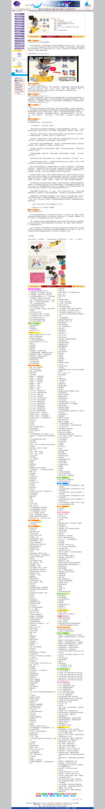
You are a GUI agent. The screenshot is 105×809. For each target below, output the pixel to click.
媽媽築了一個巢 (34, 747)
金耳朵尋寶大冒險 (63, 658)
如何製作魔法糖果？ (64, 450)
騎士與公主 (33, 598)
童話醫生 (61, 466)
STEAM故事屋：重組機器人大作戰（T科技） (70, 312)
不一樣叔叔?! (33, 657)
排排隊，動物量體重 (35, 681)
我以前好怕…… (34, 715)
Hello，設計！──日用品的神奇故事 (68, 539)
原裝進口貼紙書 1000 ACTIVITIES (39, 341)
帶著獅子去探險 (63, 405)
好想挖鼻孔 (61, 457)
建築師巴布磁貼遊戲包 (35, 338)
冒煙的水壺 (33, 702)
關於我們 (50, 9)
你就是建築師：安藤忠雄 (65, 725)
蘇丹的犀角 (61, 543)
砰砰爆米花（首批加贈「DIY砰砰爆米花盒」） (42, 491)
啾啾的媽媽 (61, 452)
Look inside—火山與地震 (36, 396)
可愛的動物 (33, 345)
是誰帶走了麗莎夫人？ (64, 721)
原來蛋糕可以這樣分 (64, 455)
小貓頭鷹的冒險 (34, 600)
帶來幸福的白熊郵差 (35, 708)
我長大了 (32, 432)
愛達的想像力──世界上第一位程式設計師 (69, 749)
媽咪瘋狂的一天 (34, 643)
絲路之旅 (61, 510)
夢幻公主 (32, 343)
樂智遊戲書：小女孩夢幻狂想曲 (38, 350)
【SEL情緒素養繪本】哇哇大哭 (38, 511)
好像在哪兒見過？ (63, 340)
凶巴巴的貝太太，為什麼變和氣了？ (39, 670)
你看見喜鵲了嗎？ (63, 723)
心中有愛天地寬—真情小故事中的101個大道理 (70, 676)
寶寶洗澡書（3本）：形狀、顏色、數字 (40, 518)
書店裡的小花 (62, 378)
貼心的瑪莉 (33, 672)
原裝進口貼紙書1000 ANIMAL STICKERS (40, 334)
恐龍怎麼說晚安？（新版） (37, 540)
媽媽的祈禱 (33, 688)
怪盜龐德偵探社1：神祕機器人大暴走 (68, 645)
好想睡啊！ (33, 475)
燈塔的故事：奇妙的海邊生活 (66, 557)
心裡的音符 (33, 650)
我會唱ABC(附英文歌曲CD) (66, 629)
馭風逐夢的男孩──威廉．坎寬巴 (67, 741)
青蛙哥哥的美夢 (63, 454)
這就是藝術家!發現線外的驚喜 (66, 434)
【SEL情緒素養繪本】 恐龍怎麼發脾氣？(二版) (42, 727)
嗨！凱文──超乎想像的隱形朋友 (38, 731)
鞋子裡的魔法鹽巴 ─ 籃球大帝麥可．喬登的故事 (71, 731)
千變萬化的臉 (33, 328)
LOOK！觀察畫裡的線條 (65, 689)
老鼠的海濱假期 (63, 568)
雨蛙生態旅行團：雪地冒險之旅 (38, 571)
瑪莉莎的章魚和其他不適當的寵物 (38, 589)
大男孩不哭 (61, 328)
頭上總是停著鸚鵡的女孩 (36, 711)
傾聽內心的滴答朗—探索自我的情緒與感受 (69, 562)
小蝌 (60, 297)
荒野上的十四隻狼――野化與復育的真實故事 (70, 552)
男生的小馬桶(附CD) (35, 430)
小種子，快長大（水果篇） (37, 453)
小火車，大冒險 (34, 736)
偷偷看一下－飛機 (34, 389)
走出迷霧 (61, 519)
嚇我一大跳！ (33, 471)
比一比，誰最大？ (34, 609)
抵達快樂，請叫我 (63, 582)
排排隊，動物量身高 (35, 679)
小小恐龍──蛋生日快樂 (65, 301)
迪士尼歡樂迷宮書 (34, 363)
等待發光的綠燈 (63, 441)
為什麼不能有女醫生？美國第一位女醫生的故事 (71, 738)
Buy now (79, 36)
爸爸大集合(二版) (34, 612)
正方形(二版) (33, 722)
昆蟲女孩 (61, 770)
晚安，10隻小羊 (34, 505)
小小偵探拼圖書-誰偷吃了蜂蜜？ (38, 439)
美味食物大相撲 (63, 396)
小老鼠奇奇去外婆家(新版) (36, 556)
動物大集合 (33, 496)
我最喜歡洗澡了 (34, 528)
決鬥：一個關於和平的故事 (65, 570)
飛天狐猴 (32, 684)
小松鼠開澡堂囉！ (34, 493)
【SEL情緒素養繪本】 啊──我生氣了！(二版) (41, 434)
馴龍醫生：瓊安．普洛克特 (65, 788)
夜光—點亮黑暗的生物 (64, 430)
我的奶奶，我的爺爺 (64, 421)
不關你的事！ (33, 372)
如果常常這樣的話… (35, 610)
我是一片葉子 (33, 449)
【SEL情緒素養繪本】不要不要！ (38, 509)
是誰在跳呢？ (33, 457)
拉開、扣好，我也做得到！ (37, 367)
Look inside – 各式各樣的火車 (37, 408)
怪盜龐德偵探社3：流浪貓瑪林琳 (67, 649)
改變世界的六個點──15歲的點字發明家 (69, 752)
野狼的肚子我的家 (34, 699)
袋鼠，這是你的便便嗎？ (36, 371)
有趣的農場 (33, 347)
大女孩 (60, 448)
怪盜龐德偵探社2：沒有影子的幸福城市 (69, 647)
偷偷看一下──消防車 (35, 387)
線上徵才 (20, 78)
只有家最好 (33, 756)
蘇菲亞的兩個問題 (63, 299)
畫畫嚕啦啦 (33, 576)
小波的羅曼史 (33, 524)
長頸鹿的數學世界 (63, 414)
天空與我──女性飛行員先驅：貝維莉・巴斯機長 (71, 775)
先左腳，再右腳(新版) (35, 542)
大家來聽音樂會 (63, 597)
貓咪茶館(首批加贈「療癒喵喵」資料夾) (69, 391)
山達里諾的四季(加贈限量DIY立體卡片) (69, 625)
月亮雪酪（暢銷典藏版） (36, 717)
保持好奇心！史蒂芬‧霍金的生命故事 (68, 768)
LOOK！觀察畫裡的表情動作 (66, 687)
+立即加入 (19, 65)
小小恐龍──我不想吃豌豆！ (66, 303)
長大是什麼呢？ (34, 476)
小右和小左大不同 (63, 427)
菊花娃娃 (32, 558)
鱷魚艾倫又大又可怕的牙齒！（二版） (39, 623)
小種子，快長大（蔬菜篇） (37, 451)
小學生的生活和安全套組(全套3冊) (39, 291)
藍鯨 (31, 690)
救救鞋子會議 (62, 663)
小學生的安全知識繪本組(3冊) (37, 321)
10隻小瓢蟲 (33, 374)
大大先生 (61, 364)
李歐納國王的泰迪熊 (64, 342)
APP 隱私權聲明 (75, 803)
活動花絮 (20, 89)
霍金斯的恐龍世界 (34, 547)
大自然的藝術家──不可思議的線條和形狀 (69, 292)
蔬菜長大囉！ (33, 487)
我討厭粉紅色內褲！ (64, 464)
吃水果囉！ (33, 485)
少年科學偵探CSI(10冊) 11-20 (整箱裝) (40, 315)
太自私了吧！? (33, 442)
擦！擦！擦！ (33, 419)
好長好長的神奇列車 (35, 369)
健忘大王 (61, 661)
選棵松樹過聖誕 (34, 735)
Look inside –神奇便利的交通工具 (38, 398)
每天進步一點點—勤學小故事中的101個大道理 (70, 674)
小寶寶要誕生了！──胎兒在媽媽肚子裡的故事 (41, 469)
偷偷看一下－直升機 (35, 383)
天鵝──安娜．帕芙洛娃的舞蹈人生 (67, 745)
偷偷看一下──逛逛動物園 (36, 378)
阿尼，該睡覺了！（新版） (37, 562)
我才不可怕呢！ (63, 400)
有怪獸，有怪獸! (63, 612)
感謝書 (31, 462)
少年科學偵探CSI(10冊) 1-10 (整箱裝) (39, 314)
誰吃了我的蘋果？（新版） (37, 582)
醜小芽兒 (61, 389)
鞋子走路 (32, 425)
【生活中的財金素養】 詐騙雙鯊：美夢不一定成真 (71, 502)
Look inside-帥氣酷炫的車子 (37, 405)
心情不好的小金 (63, 333)
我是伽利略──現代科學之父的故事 (67, 763)
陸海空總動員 (33, 494)
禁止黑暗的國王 (63, 322)
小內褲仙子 (33, 695)
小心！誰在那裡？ (34, 458)
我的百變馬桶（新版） (35, 601)
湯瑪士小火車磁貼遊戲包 (36, 336)
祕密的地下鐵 (62, 791)
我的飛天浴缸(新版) (35, 603)
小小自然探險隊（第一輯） (65, 665)
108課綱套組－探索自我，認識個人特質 (40, 298)
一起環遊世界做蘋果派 (64, 472)
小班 (60, 376)
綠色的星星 (61, 358)
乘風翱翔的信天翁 (63, 344)
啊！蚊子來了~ (62, 446)
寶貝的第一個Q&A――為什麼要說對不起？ (41, 417)
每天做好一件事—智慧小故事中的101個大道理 (70, 672)
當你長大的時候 (63, 532)
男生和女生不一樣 (34, 330)
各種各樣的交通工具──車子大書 (67, 401)
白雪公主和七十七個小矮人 (37, 749)
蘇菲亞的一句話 (34, 659)
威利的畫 (61, 602)
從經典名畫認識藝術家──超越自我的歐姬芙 (70, 718)
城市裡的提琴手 (34, 733)
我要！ (31, 498)
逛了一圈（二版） (63, 703)
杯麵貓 (60, 470)
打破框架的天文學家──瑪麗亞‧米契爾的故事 (70, 789)
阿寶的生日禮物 (34, 639)
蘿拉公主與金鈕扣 (63, 621)
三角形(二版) (33, 709)
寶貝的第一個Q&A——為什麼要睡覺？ (40, 416)
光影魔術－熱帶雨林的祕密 (37, 616)
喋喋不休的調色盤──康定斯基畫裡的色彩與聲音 (71, 712)
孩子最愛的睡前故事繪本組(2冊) (38, 305)
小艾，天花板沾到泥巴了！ (37, 754)
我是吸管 (61, 355)
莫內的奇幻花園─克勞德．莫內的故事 (68, 696)
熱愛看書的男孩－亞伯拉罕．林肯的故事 (69, 729)
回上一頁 (75, 799)
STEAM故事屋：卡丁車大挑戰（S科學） (69, 310)
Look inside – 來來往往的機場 (37, 399)
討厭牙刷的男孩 (34, 686)
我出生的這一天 (63, 331)
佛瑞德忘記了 (33, 718)
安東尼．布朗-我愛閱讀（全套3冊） (39, 514)
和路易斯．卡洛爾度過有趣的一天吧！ (68, 761)
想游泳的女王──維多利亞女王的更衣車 (69, 750)
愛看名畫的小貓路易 (64, 407)
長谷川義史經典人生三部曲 (37, 306)
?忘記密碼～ (19, 64)
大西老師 (61, 357)
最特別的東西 (62, 595)
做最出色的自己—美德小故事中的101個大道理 (70, 678)
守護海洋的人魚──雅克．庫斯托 (67, 747)
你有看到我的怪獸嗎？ (35, 621)
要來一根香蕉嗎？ (63, 351)
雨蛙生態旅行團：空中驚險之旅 (38, 569)
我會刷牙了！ (33, 460)
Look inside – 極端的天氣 (36, 394)
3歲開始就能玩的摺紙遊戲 (36, 358)
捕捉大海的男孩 (63, 584)
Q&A (19, 83)
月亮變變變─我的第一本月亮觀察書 (39, 587)
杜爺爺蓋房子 (62, 606)
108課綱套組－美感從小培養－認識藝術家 (41, 294)
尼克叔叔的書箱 (63, 553)
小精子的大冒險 (34, 533)
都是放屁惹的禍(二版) (35, 546)
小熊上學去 (33, 713)
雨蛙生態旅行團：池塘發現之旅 (38, 544)
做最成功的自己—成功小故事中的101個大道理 (70, 680)
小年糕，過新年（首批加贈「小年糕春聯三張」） (71, 436)
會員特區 (43, 9)
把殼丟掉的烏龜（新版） (36, 560)
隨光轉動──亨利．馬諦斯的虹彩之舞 (68, 710)
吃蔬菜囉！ (33, 484)
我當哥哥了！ (33, 648)
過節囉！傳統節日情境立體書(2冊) (38, 516)
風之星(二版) (62, 516)
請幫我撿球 (61, 416)
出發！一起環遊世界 (64, 619)
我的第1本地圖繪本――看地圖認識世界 (40, 555)
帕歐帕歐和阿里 (63, 659)
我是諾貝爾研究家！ (35, 752)
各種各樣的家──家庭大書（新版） (39, 553)
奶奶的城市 (33, 666)
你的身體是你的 (63, 392)
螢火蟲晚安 (33, 641)
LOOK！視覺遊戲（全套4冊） (37, 512)
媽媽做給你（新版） (35, 573)
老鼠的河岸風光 (63, 566)
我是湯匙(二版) (34, 675)
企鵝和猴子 (61, 601)
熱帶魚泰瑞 (33, 720)
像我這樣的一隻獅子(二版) (65, 321)
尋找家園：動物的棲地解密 (65, 580)
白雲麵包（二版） (34, 537)
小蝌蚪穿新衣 (33, 625)
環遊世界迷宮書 (34, 359)
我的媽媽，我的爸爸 (64, 418)
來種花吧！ (33, 466)
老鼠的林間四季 (63, 559)
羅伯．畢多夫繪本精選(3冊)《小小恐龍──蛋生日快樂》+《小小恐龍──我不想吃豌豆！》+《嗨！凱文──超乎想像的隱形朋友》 (42, 301)
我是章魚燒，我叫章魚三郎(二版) (38, 726)
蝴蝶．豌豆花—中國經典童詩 (66, 479)
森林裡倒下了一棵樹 (64, 561)
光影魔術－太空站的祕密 (36, 618)
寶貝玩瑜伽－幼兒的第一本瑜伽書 (38, 448)
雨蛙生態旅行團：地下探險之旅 (38, 652)
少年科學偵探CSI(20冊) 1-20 (37, 317)
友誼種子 (32, 596)
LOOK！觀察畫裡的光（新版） (66, 691)
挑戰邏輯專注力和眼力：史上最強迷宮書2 (40, 354)
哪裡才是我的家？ (34, 745)
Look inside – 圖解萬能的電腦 (37, 410)
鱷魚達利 (61, 360)
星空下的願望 (62, 296)
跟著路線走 (33, 637)
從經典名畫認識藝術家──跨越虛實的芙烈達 (70, 719)
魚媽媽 (31, 758)
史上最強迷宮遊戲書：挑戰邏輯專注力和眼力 (41, 352)
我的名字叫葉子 (34, 630)
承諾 (31, 634)
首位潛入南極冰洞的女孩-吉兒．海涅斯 (69, 772)
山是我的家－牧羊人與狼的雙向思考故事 (69, 528)
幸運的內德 (33, 585)
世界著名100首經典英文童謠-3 (67, 631)
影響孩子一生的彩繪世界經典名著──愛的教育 (70, 643)
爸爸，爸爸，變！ (34, 664)
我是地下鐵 (61, 577)
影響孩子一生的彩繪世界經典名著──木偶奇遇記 (71, 642)
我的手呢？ (33, 421)
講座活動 (20, 85)
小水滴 (31, 502)
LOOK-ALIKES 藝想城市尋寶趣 (66, 693)
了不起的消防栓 (63, 439)
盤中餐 (60, 589)
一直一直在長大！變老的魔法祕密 (67, 546)
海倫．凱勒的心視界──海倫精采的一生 (69, 740)
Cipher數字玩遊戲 (34, 361)
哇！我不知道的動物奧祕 (36, 607)
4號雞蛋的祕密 (62, 461)
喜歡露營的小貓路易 (64, 409)
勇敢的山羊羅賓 (63, 530)
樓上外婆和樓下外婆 (64, 599)
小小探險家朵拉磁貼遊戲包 (37, 340)
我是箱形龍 (33, 677)
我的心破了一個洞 (63, 514)
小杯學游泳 (61, 367)
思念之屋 (32, 743)
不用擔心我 (61, 443)
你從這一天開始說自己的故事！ (67, 537)
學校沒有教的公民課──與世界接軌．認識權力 (70, 523)
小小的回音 (61, 382)
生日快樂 (61, 468)
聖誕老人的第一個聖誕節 (65, 432)
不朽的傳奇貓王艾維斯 (64, 777)
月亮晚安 (32, 423)
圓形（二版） (62, 294)
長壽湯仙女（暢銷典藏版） (37, 704)
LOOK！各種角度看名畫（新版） (67, 685)
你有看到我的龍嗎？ (35, 619)
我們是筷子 (61, 353)
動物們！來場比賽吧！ (64, 394)
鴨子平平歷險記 (34, 628)
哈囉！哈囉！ (33, 632)
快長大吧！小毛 (63, 608)
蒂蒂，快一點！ (63, 335)
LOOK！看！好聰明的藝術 (65, 694)
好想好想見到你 (63, 337)
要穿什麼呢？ (33, 464)
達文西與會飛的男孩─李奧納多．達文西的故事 (70, 698)
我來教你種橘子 (34, 428)
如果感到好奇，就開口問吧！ (66, 535)
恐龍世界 (32, 349)
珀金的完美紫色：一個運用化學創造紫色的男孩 (71, 786)
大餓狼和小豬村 (34, 700)
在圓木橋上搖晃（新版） (36, 535)
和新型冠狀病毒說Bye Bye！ (66, 319)
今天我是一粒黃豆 (34, 482)
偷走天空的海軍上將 (64, 437)
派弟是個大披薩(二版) (64, 604)
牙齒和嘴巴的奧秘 (34, 325)
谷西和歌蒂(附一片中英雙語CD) (67, 614)
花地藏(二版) (62, 588)
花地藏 (60, 586)
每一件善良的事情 (63, 517)
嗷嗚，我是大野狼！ (64, 419)
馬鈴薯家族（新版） (35, 564)
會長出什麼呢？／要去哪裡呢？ (67, 475)
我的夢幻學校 (62, 383)
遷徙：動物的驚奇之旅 (64, 579)
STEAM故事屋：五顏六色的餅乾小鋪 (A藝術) (70, 308)
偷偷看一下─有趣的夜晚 (36, 380)
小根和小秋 (33, 529)
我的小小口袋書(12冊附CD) (37, 426)
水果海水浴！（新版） (35, 574)
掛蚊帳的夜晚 (62, 573)
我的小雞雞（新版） (35, 531)
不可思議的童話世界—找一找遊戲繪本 (68, 403)
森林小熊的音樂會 (63, 324)
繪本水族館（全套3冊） (36, 312)
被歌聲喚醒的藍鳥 (63, 346)
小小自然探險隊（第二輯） (65, 667)
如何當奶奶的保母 (34, 729)
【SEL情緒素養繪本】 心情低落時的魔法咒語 (70, 425)
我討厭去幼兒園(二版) (35, 580)
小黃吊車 (32, 489)
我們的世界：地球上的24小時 (66, 544)
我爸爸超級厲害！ (34, 578)
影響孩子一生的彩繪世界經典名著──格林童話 (70, 635)
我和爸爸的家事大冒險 (64, 459)
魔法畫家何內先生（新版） (65, 702)
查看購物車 (73, 9)
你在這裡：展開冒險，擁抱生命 (67, 555)
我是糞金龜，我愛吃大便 (36, 760)
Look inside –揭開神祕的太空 (37, 401)
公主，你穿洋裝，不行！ (65, 373)
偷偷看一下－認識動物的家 (37, 376)
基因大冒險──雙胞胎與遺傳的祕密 (67, 339)
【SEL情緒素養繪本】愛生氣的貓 (38, 507)
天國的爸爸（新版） (35, 549)
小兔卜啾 (32, 591)
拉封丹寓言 (33, 583)
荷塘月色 (32, 645)
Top (81, 799)
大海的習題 (61, 508)
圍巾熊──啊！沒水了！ (36, 627)
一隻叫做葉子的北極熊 (64, 306)
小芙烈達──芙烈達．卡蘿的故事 (67, 714)
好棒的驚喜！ (33, 473)
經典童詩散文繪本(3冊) (65, 481)
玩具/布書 (64, 9)
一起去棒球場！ (63, 349)
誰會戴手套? (33, 478)
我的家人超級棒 (63, 385)
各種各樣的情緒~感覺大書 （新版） (39, 592)
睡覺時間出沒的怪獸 (64, 362)
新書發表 (20, 87)
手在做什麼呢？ (34, 503)
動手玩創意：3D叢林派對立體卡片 (39, 356)
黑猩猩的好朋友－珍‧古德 (65, 736)
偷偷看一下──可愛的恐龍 (36, 381)
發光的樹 (61, 534)
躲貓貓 (31, 724)
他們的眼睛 (61, 541)
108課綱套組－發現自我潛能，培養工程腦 (41, 292)
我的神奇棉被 (62, 374)
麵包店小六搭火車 (63, 305)
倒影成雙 (61, 705)
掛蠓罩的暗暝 (62, 575)
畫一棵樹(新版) (34, 654)
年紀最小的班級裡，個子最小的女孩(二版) (40, 663)
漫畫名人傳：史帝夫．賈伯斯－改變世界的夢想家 (71, 734)
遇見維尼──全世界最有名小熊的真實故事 (40, 655)
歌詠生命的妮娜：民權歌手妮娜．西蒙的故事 (70, 784)
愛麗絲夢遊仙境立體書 (64, 618)
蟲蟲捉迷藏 (33, 636)
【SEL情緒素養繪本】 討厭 (66, 423)
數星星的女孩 (62, 525)
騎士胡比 (32, 594)
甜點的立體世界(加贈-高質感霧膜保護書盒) (70, 623)
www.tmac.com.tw (25, 9)
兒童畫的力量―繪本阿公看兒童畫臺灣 (68, 700)
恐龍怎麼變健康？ (34, 673)
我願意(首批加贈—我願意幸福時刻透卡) (69, 564)
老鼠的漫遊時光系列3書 (65, 591)
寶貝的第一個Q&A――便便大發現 (38, 412)
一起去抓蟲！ (33, 605)
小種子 (31, 500)
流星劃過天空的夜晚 (35, 697)
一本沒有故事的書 (63, 317)
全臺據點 (57, 9)
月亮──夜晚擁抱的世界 (65, 326)
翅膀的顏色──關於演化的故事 (66, 571)
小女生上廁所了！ (34, 455)
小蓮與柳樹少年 (63, 380)
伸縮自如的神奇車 (63, 398)
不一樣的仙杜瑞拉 (34, 751)
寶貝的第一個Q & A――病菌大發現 (39, 414)
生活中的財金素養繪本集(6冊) (66, 504)
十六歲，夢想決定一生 (64, 671)
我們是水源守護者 (63, 548)
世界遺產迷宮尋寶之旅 (35, 706)
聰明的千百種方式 (63, 366)
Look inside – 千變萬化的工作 (37, 390)
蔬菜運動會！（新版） (35, 565)
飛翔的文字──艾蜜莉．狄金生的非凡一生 (69, 773)
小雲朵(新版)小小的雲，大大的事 (38, 567)
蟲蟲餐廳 (61, 445)
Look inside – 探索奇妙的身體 (37, 403)
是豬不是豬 (61, 288)
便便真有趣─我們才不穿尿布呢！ (38, 467)
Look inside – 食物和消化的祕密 (38, 392)
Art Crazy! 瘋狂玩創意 (64, 684)
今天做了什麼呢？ (63, 463)
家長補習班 (33, 668)
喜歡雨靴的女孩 (34, 682)
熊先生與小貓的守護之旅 (65, 473)
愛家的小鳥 (61, 290)
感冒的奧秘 (33, 327)
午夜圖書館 (33, 661)
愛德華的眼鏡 (62, 330)
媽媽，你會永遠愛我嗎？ (36, 646)
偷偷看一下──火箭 (35, 385)
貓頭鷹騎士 (61, 387)
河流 (60, 521)
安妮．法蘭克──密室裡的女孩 (66, 743)
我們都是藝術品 (63, 716)
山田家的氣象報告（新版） (37, 538)
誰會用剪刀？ (33, 480)
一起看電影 (33, 742)
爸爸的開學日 (62, 348)
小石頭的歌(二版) (63, 526)
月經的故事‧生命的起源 (64, 550)
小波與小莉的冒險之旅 (35, 522)
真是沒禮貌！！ (34, 441)
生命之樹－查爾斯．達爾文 (65, 732)
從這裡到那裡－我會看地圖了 (66, 428)
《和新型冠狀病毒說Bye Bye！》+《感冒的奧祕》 (43, 296)
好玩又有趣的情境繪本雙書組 (37, 319)
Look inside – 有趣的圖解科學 (37, 407)
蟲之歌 (31, 551)
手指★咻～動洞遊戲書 (36, 614)
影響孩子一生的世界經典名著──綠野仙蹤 (69, 640)
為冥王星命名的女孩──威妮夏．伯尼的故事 (70, 779)
